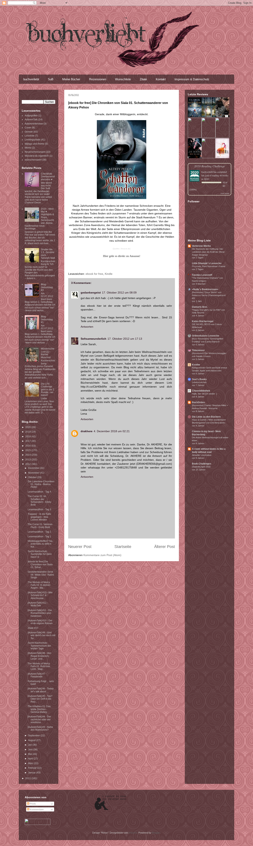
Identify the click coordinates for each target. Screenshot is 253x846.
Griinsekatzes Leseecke (205, 335)
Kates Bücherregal (202, 321)
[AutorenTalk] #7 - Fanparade (37, 675)
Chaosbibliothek (201, 390)
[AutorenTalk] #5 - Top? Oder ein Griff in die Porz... (40, 699)
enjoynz (133, 832)
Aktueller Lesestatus (201, 455)
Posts (32, 803)
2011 (28, 778)
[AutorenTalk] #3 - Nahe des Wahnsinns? (40, 728)
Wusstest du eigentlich (37, 155)
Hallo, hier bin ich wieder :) (204, 394)
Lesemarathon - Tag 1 (39, 536)
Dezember (34, 468)
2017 (28, 441)
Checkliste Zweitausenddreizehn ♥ (48, 176)
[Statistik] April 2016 (201, 467)
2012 (28, 464)
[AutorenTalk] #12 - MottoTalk (38, 604)
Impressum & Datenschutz (192, 79)
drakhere (87, 431)
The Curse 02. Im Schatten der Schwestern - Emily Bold (39, 500)
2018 (28, 436)
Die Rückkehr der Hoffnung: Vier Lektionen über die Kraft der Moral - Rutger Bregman (209, 252)
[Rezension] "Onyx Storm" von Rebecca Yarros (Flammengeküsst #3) (209, 295)
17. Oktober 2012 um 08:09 (119, 292)
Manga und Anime (34, 143)
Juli (30, 744)
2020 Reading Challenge (209, 166)
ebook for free (94, 273)
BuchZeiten (198, 402)
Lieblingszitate (32, 139)
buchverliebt (31, 79)
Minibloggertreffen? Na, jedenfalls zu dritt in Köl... (40, 544)
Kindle (108, 273)
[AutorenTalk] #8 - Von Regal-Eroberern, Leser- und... (39, 656)
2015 (28, 450)
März (31, 763)
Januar (32, 772)
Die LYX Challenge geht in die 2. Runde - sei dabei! (48, 389)
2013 (28, 459)
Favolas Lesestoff (202, 275)
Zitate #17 (33, 628)
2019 (28, 431)
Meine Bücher (71, 79)
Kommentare (36, 809)
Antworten (87, 326)
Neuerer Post (80, 546)
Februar (32, 768)
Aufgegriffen (31, 115)
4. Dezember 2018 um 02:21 (112, 431)
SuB (50, 79)
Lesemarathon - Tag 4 (39, 491)
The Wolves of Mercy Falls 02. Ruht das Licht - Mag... (39, 666)
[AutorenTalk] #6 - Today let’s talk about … (41, 690)
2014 (28, 454)
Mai (30, 754)
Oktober (32, 477)
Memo (28, 147)
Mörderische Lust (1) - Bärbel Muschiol (47, 353)
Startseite (122, 546)
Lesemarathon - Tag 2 (39, 531)
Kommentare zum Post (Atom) (102, 555)
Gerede (29, 131)
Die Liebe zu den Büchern (206, 416)
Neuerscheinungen (35, 152)
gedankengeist (91, 292)
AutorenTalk (31, 119)
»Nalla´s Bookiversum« (205, 289)
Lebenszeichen (199, 382)
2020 (28, 427)
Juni (30, 749)
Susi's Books (199, 379)
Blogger (156, 832)
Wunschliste (123, 79)
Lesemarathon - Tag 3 (39, 509)
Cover (28, 127)
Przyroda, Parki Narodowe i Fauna (208, 266)
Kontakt (161, 79)
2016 (28, 445)
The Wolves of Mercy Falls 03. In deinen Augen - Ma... (39, 585)
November (34, 472)
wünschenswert (33, 159)
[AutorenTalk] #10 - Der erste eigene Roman (40, 622)
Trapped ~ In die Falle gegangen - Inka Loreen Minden (39, 517)
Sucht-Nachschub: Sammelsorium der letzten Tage (39, 645)
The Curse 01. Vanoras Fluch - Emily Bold (40, 525)
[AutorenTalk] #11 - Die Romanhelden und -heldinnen (40, 613)
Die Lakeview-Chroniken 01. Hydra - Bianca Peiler (41, 484)
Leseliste (29, 135)
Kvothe (196, 364)
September (34, 735)
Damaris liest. (200, 307)
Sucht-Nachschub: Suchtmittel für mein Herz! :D (40, 554)
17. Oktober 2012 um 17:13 (125, 338)
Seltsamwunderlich (93, 338)
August (32, 740)
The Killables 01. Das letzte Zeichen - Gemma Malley (39, 709)
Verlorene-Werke (201, 246)
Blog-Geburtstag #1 (47, 319)
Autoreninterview (34, 123)
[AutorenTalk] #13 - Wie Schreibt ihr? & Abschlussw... (40, 595)
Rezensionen (97, 79)
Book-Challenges (201, 463)
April (31, 758)
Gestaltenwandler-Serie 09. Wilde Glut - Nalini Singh (41, 574)
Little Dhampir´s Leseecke (207, 263)
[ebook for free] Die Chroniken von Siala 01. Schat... (40, 564)
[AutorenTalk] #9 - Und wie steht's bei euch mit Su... (41, 635)
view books (224, 193)
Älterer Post (164, 546)
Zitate (143, 79)
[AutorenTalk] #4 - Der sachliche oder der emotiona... (39, 719)
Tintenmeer (198, 350)
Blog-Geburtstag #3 (47, 287)
